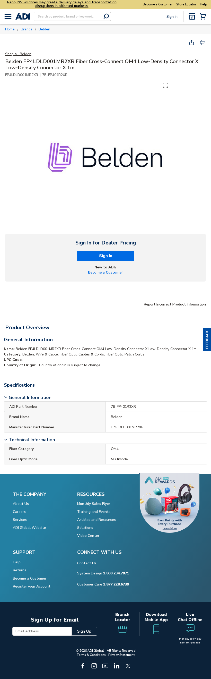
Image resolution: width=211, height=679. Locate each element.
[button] (207, 339)
